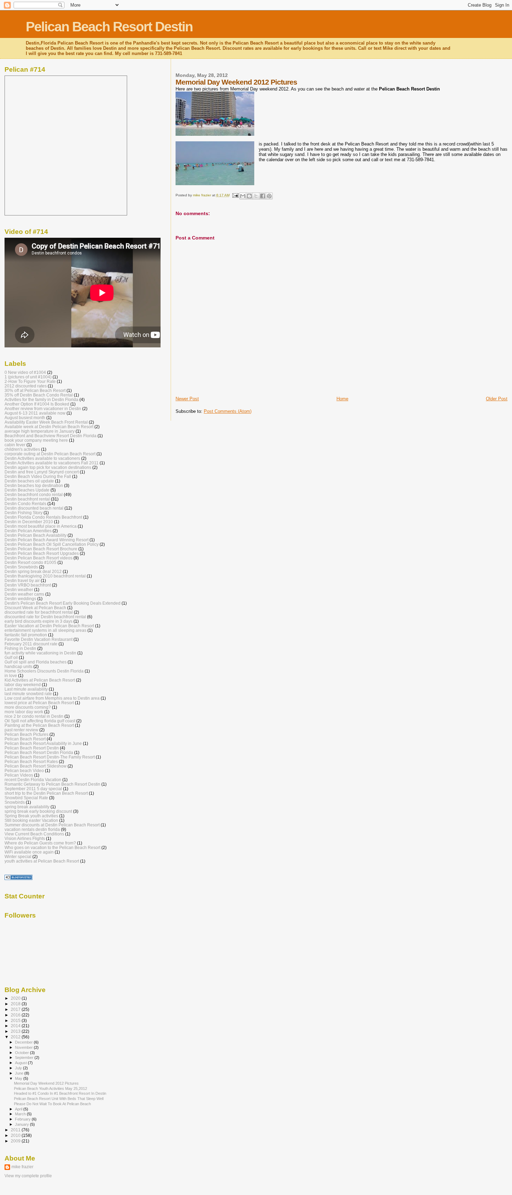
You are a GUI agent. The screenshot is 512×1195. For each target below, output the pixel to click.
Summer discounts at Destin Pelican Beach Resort (52, 825)
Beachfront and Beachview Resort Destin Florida (50, 435)
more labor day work (24, 711)
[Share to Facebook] (262, 195)
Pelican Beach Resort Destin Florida (39, 752)
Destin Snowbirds (21, 567)
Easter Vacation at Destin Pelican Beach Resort (49, 625)
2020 (16, 998)
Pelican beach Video (24, 770)
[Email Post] (235, 195)
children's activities (22, 449)
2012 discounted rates (26, 386)
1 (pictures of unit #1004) (28, 377)
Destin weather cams (24, 594)
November (24, 1047)
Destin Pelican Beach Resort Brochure (41, 549)
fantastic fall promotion (26, 634)
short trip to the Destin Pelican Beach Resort (46, 793)
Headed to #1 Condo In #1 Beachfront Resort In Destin (60, 1093)
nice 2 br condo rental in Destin (34, 716)
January (22, 1124)
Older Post (496, 398)
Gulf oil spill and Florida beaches (36, 662)
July (19, 1068)
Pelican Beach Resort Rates (31, 761)
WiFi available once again (29, 852)
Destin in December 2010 (29, 521)
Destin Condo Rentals (25, 503)
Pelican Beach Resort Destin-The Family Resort (50, 757)
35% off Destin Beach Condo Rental (39, 395)
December (24, 1042)
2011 (16, 1129)
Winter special (18, 856)
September (24, 1057)
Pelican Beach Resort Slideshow (36, 766)
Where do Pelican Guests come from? (40, 843)
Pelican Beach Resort (25, 739)
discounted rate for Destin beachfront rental (45, 616)
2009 (16, 1141)
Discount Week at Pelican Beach (35, 607)
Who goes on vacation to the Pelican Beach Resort (52, 847)
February (23, 1119)
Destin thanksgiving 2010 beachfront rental (45, 576)
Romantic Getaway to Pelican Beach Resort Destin (52, 784)
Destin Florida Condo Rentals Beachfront (43, 517)
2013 (16, 1031)
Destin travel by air (22, 580)
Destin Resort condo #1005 (30, 562)
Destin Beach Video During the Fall (38, 476)
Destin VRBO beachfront (28, 585)
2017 (16, 1009)
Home (342, 398)
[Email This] (242, 195)
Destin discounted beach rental (34, 508)
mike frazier (22, 1166)
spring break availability (27, 806)
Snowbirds (15, 802)
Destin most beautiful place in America (41, 526)
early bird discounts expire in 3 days (38, 621)
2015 (16, 1020)
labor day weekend (23, 684)
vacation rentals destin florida (32, 829)
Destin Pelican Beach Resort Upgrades (42, 553)
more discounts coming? (28, 707)
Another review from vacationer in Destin (43, 408)
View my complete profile (28, 1175)
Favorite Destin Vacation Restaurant (38, 639)
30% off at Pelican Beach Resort (35, 390)
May (19, 1078)
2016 (16, 1015)
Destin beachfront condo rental (34, 494)
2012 (16, 1037)
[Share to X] (256, 195)
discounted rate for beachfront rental (39, 612)
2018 (16, 1003)
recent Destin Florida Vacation (33, 779)
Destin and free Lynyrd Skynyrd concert (42, 472)
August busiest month (25, 417)
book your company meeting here (36, 440)
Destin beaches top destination (34, 485)
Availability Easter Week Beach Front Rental (46, 422)
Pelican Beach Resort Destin (109, 26)
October (22, 1053)
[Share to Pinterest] (269, 195)
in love (11, 675)
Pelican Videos (19, 775)
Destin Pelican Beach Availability (36, 535)
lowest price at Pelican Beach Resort (39, 702)
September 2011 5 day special (33, 788)
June (19, 1073)
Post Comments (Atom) (227, 411)
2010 (16, 1135)
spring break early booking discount (38, 811)
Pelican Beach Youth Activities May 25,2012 (50, 1088)
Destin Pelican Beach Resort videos (38, 558)
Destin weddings (20, 598)
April (19, 1109)
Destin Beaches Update (27, 490)
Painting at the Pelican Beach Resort (39, 725)
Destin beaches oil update (29, 481)
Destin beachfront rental (27, 499)
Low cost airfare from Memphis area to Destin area (52, 698)
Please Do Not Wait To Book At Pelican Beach (52, 1104)
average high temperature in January (40, 431)
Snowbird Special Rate (26, 797)
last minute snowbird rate (28, 693)
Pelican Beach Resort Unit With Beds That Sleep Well (58, 1098)
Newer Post (187, 398)
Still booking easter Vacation (31, 820)
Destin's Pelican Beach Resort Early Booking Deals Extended (63, 603)
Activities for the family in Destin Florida (41, 399)
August (21, 1063)
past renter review (21, 730)
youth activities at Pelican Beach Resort (42, 861)
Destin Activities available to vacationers (42, 458)
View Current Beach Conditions (34, 834)
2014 (16, 1025)
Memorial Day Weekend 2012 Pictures (46, 1083)
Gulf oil (11, 657)
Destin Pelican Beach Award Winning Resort (46, 539)
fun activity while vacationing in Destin (40, 653)
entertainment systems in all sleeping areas (45, 630)
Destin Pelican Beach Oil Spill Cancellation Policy (52, 544)
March (21, 1114)
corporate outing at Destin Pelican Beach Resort (50, 453)
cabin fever (15, 444)
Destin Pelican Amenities (28, 530)
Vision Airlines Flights (25, 838)
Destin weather (19, 589)
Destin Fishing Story (23, 512)
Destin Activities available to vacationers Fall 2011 (52, 463)
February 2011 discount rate (31, 644)
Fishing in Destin (20, 648)
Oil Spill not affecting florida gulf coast (40, 720)
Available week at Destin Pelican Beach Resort (49, 426)
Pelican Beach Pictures (26, 734)
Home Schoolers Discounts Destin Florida (44, 671)
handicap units (18, 666)
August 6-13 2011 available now (35, 413)
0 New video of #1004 (25, 372)
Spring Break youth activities (31, 815)
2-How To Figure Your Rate (30, 381)
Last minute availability (26, 689)
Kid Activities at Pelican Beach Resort (40, 680)
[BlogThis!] (249, 195)
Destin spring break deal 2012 (33, 571)
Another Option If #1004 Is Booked (37, 404)
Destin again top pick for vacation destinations (48, 467)
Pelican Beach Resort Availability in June (43, 743)
